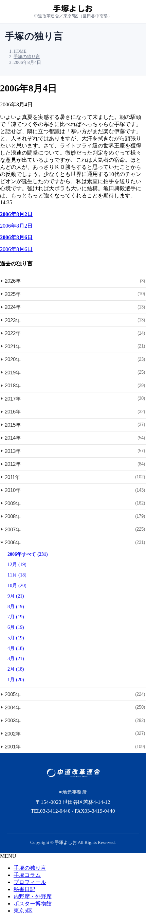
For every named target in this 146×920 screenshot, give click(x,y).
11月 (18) (16, 575)
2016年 (75, 411)
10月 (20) (16, 585)
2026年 (75, 281)
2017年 (75, 399)
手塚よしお (66, 842)
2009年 (75, 503)
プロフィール (30, 882)
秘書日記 (24, 889)
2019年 (75, 372)
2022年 (75, 333)
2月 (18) (15, 669)
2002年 (75, 734)
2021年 (75, 346)
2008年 (75, 516)
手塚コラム (27, 875)
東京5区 (23, 911)
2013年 (75, 451)
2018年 (75, 385)
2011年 (75, 477)
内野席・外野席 (33, 896)
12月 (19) (16, 564)
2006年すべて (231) (27, 554)
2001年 (75, 746)
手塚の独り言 (30, 868)
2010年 (75, 490)
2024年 (75, 307)
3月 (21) (15, 658)
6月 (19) (15, 627)
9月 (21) (15, 596)
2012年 (75, 464)
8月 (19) (15, 606)
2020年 (75, 359)
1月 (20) (15, 679)
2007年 (75, 529)
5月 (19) (15, 637)
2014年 (75, 438)
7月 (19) (15, 616)
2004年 (75, 707)
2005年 (75, 694)
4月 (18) (15, 648)
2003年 (75, 720)
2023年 (75, 320)
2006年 (75, 542)
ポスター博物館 (33, 903)
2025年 (75, 294)
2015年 (75, 425)
